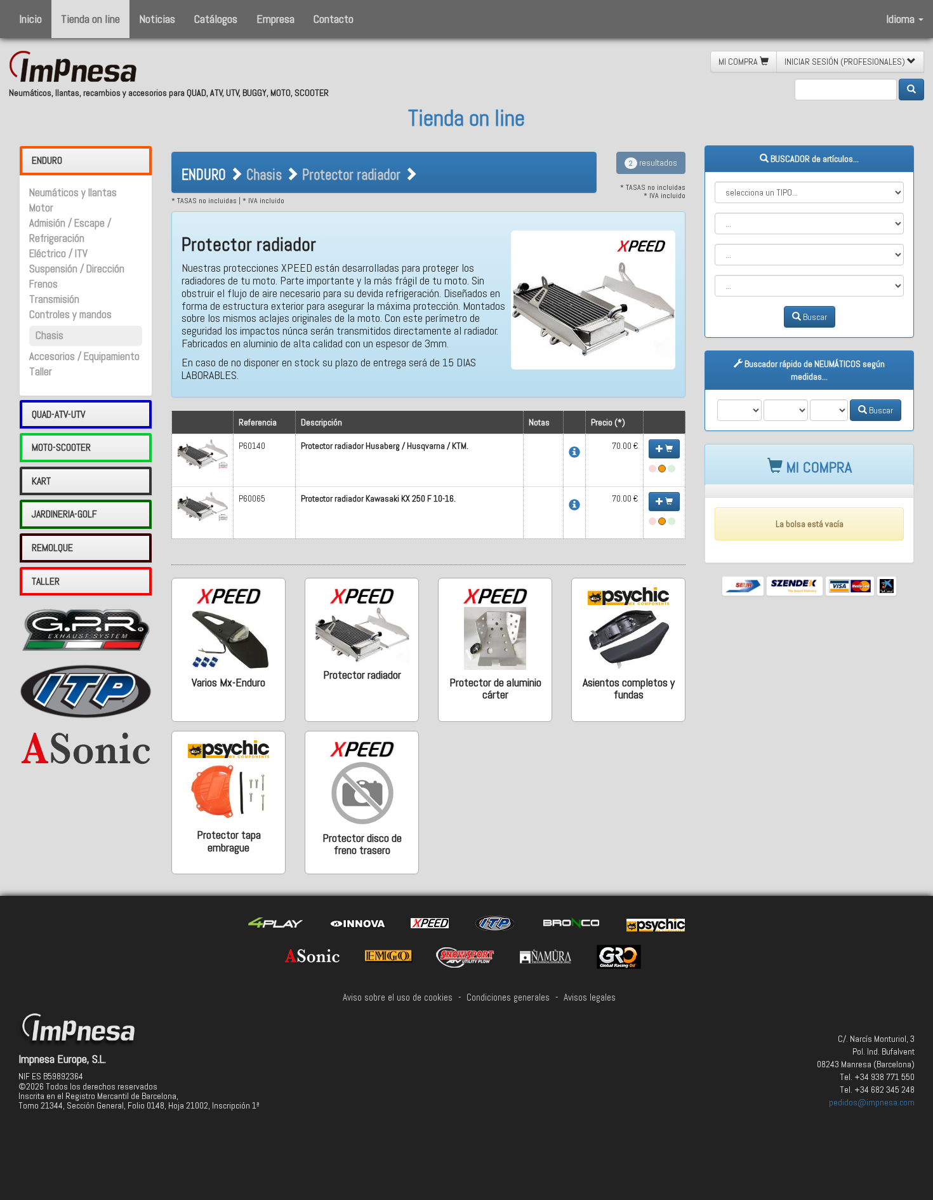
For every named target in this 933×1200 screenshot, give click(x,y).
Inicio (30, 18)
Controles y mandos (70, 314)
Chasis (49, 335)
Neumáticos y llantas (73, 192)
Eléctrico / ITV (58, 253)
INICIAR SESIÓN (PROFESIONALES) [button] (845, 61)
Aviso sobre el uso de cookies (398, 997)
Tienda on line (90, 18)
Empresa (275, 18)
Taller (40, 371)
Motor (41, 208)
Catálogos (215, 18)
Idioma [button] (901, 18)
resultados (653, 162)
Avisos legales (590, 997)
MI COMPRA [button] (739, 61)
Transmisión (54, 299)
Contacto (334, 18)
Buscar (814, 317)
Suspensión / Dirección (76, 269)
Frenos (43, 284)
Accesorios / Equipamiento (84, 356)
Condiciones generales (508, 997)
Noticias (157, 18)
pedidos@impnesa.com (872, 1102)
